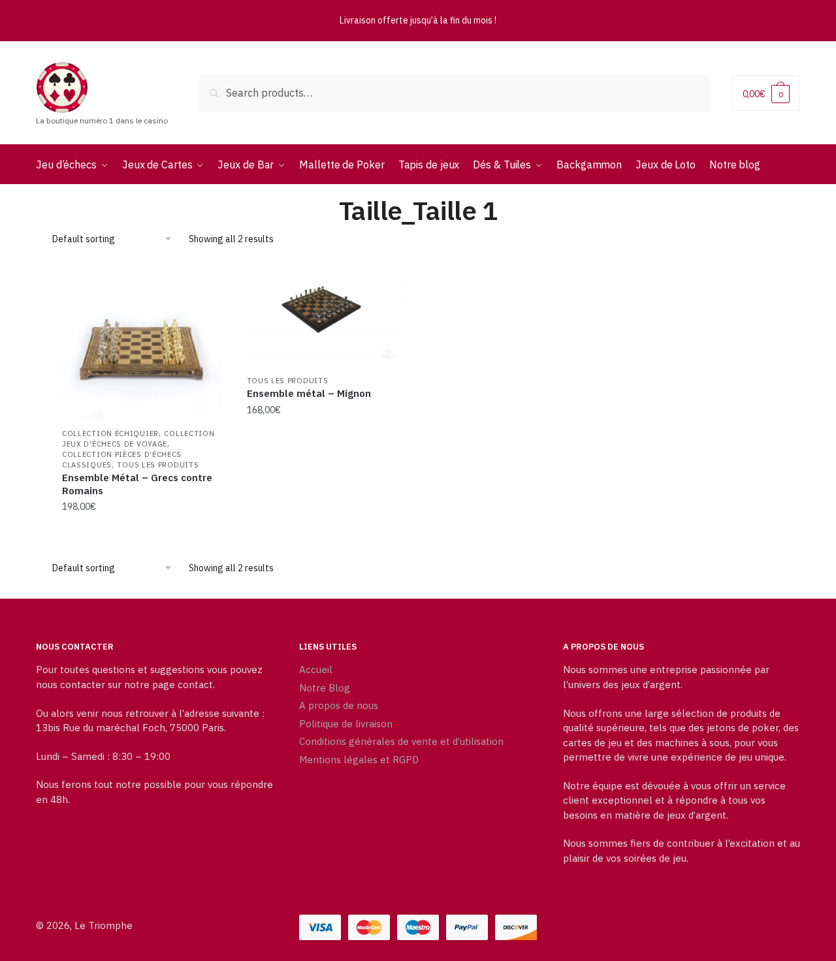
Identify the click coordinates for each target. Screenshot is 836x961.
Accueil (315, 669)
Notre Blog (324, 688)
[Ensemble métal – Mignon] (326, 315)
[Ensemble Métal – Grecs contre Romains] (141, 341)
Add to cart (141, 533)
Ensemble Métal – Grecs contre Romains (137, 484)
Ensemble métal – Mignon (309, 393)
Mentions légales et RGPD (359, 759)
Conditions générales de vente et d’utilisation (401, 741)
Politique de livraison (346, 723)
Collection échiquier (110, 433)
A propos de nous (338, 705)
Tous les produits (158, 464)
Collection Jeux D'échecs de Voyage (138, 439)
